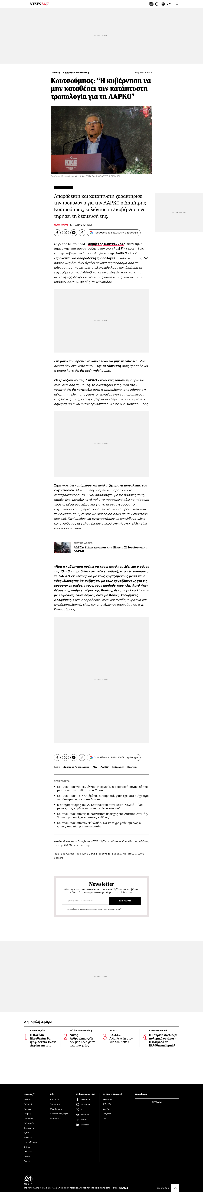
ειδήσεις (144, 841)
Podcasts (28, 1152)
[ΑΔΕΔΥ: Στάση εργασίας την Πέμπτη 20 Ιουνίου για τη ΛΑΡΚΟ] (62, 547)
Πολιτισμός (29, 1123)
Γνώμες (27, 1114)
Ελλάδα (27, 1099)
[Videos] (157, 4)
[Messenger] (73, 232)
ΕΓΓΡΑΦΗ (157, 1102)
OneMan (106, 1109)
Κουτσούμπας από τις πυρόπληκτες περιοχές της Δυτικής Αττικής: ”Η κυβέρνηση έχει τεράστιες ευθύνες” (102, 816)
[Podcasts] (163, 4)
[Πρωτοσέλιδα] (151, 4)
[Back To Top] (175, 1188)
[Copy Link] (82, 232)
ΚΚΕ (95, 767)
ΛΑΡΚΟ (105, 767)
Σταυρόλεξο (103, 853)
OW (104, 1118)
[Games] (169, 4)
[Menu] (26, 4)
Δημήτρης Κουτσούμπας (76, 73)
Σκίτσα (27, 1147)
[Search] (177, 4)
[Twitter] (65, 232)
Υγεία (26, 1133)
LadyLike (107, 1114)
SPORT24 (107, 1104)
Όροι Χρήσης (56, 1109)
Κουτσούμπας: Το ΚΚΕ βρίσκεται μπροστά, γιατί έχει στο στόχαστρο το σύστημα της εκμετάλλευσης (103, 797)
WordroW (128, 853)
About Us (54, 1099)
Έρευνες (28, 1137)
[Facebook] (57, 232)
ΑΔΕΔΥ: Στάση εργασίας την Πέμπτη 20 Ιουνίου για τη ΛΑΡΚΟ (110, 549)
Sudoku (116, 853)
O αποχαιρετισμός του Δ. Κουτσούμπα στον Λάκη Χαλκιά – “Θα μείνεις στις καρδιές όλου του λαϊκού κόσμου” (100, 806)
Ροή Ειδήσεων (30, 1142)
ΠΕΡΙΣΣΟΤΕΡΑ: (62, 781)
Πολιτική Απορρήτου (59, 1114)
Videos (27, 1156)
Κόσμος (27, 1109)
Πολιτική (56, 73)
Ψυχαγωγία (29, 1128)
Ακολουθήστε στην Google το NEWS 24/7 (79, 841)
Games (70, 853)
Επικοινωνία (55, 1118)
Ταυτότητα (55, 1104)
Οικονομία (28, 1118)
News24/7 (107, 1099)
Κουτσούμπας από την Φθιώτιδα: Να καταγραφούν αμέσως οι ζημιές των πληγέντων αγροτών (99, 825)
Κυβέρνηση (118, 767)
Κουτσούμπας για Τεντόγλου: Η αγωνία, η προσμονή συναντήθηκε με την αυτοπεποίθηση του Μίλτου (102, 788)
